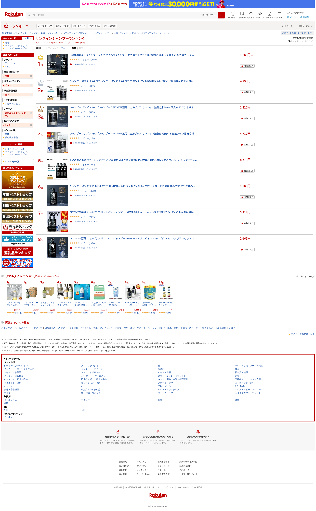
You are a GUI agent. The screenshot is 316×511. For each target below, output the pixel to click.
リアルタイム (94, 26)
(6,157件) (18, 313)
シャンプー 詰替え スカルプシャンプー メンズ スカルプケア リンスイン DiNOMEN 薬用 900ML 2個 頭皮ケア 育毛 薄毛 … (133, 81)
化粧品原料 (220, 328)
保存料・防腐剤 (12, 103)
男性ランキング (62, 26)
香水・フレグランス (103, 328)
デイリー (65, 48)
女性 (7, 76)
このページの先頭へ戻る (303, 334)
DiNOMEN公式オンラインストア (85, 64)
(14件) (51, 313)
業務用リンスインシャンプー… (47, 303)
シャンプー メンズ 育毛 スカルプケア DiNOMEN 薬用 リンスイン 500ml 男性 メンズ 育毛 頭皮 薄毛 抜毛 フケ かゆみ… (132, 186)
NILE (7, 66)
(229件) (136, 313)
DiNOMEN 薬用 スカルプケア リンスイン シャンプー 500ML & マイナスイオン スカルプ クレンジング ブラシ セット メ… (133, 238)
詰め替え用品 (11, 137)
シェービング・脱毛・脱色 (165, 328)
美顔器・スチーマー (190, 328)
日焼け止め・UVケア (55, 328)
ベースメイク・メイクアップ (28, 328)
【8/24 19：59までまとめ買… (14, 303)
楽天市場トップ (9, 33)
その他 (232, 328)
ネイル (147, 328)
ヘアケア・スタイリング (74, 33)
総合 (7, 42)
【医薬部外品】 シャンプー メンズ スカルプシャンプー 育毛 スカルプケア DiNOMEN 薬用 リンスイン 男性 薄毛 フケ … (132, 55)
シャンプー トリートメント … (132, 303)
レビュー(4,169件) (88, 60)
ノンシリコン (11, 85)
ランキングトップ (45, 26)
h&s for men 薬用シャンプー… (166, 303)
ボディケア (135, 328)
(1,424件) (69, 313)
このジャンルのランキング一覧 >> (297, 33)
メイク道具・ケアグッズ (79, 328)
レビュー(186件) (88, 191)
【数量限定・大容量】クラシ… (149, 303)
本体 (7, 134)
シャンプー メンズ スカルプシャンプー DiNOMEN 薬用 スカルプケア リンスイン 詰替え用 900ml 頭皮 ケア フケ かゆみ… (133, 107)
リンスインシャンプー (100, 33)
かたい (8, 125)
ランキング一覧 (11, 161)
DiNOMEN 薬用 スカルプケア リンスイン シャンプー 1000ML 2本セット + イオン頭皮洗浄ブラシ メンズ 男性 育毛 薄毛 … (133, 212)
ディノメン (10, 63)
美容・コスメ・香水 (50, 33)
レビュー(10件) (87, 164)
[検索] (221, 15)
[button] (242, 15)
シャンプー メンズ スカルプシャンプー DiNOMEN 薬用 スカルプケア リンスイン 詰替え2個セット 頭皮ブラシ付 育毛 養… (133, 133)
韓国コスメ (207, 328)
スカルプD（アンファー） (15, 114)
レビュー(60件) (87, 112)
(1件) (34, 313)
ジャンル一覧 (287, 26)
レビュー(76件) (87, 217)
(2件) (101, 313)
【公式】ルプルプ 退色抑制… (81, 303)
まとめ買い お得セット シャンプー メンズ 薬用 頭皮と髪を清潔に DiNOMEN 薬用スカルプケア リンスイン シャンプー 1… (133, 159)
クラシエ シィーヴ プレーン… (31, 303)
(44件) (152, 313)
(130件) (85, 313)
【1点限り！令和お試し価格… (98, 303)
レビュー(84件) (87, 86)
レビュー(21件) (87, 138)
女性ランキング (79, 26)
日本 (7, 94)
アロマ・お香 (121, 328)
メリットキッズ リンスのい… (115, 303)
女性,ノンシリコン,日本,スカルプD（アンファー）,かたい (141, 33)
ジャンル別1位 (110, 26)
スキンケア (6, 328)
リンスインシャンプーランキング (60, 38)
